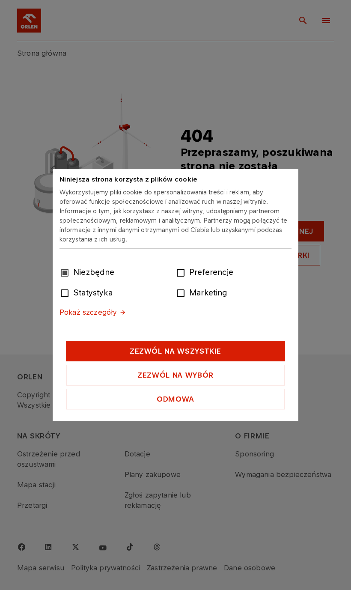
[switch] (182, 272)
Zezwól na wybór (175, 375)
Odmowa (175, 399)
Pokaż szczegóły (88, 312)
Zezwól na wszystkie (175, 351)
